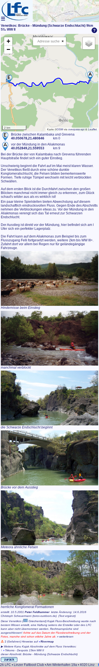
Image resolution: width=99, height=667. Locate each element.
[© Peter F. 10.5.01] (49, 278)
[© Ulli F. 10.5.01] (49, 338)
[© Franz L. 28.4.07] (49, 398)
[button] (9, 78)
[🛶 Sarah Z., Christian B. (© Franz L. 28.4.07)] (49, 457)
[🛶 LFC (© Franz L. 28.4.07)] (49, 577)
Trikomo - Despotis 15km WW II (24, 650)
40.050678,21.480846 (27, 138)
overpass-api (76, 129)
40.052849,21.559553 (27, 148)
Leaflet (92, 129)
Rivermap (47, 641)
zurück (9, 659)
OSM (60, 129)
